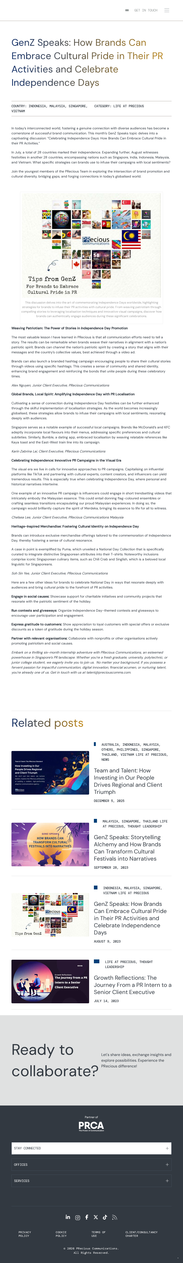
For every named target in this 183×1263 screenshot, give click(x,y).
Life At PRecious (128, 106)
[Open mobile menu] (166, 10)
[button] (91, 1148)
